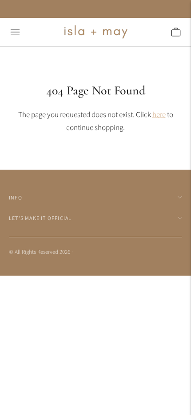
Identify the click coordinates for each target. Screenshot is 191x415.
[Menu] (15, 32)
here (159, 114)
